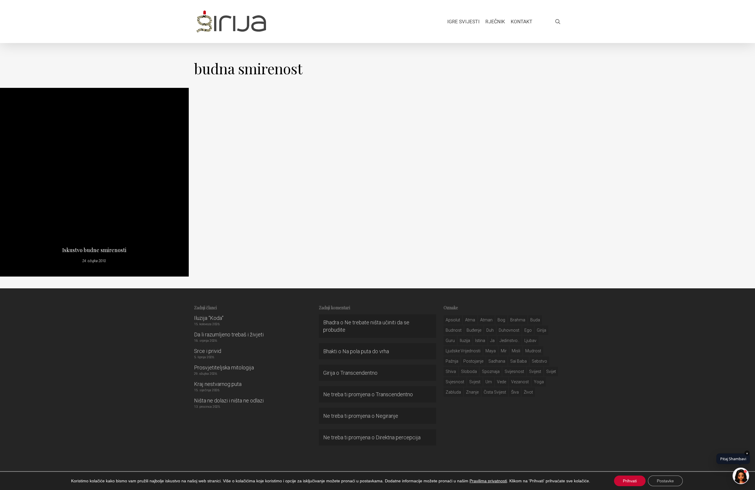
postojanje (473, 361)
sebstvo (539, 361)
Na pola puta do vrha (365, 351)
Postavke (665, 481)
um (488, 381)
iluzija (465, 340)
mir (504, 350)
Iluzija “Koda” (209, 318)
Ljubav (530, 340)
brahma (517, 320)
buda (535, 320)
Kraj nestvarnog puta (218, 384)
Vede (501, 381)
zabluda (453, 392)
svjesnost (455, 381)
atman (486, 320)
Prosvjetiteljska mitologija (224, 367)
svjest (474, 381)
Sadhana (496, 361)
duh (490, 330)
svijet (551, 371)
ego (528, 330)
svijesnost (514, 371)
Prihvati (630, 481)
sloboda (469, 371)
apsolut (453, 320)
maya (490, 350)
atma (470, 320)
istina (480, 340)
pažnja (452, 361)
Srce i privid (207, 351)
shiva (451, 371)
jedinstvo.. (509, 340)
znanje (472, 392)
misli (516, 350)
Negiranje (387, 416)
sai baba (518, 361)
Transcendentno (359, 373)
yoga (539, 381)
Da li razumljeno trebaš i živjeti (229, 334)
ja (492, 340)
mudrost (533, 350)
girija (541, 330)
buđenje (474, 330)
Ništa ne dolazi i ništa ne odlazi (229, 400)
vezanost (520, 381)
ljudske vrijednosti (463, 350)
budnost (454, 330)
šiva (515, 392)
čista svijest (495, 392)
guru (450, 340)
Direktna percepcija (398, 437)
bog (501, 320)
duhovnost (509, 330)
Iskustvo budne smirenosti (94, 250)
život (528, 392)
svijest (535, 371)
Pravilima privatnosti (488, 481)
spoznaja (491, 371)
